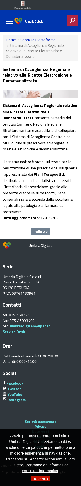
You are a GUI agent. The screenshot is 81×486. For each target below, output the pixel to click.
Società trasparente (40, 421)
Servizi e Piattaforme (38, 40)
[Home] (19, 21)
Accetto (40, 479)
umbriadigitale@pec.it (30, 326)
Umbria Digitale (34, 21)
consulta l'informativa (40, 471)
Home (11, 40)
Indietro (40, 231)
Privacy (40, 426)
